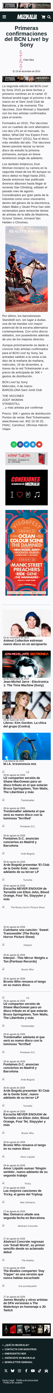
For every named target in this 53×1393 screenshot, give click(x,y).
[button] (14, 444)
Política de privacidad (27, 1380)
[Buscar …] (49, 17)
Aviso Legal (8, 1380)
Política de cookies (12, 1383)
